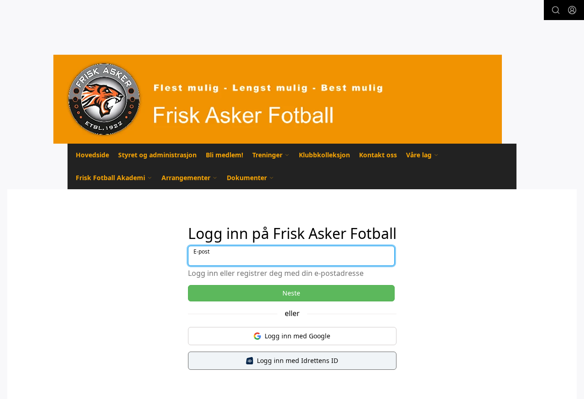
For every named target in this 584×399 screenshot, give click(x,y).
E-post (201, 251)
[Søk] (556, 10)
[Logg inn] (572, 10)
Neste (291, 293)
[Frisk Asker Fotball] (277, 99)
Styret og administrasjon (157, 154)
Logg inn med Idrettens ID (297, 360)
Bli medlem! (224, 154)
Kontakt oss (378, 154)
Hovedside (92, 154)
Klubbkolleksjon (324, 154)
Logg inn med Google (297, 336)
